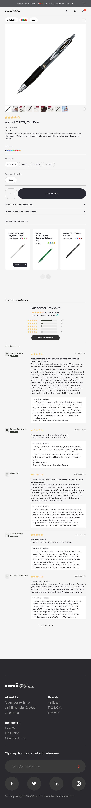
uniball (53, 702)
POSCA (55, 707)
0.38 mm (11, 164)
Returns (12, 733)
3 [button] (46, 626)
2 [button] (42, 626)
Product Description (45, 204)
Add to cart (52, 194)
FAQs (10, 728)
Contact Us (15, 738)
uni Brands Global (20, 707)
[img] (37, 354)
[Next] (84, 109)
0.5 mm (48, 164)
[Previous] (42, 276)
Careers (12, 712)
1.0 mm (24, 164)
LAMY (53, 712)
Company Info (17, 702)
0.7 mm (36, 164)
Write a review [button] (45, 337)
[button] (45, 117)
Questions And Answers (45, 211)
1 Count (10, 180)
